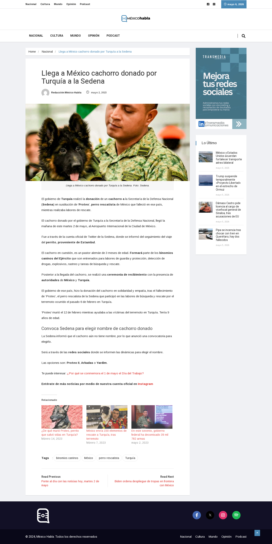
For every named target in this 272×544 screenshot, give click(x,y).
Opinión (71, 4)
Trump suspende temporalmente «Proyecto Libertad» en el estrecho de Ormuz (228, 183)
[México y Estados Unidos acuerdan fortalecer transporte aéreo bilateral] (206, 156)
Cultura (45, 4)
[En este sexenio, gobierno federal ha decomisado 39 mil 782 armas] (151, 417)
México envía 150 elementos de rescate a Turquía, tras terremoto (106, 434)
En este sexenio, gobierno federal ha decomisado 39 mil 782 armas (149, 434)
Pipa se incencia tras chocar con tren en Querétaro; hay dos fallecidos (228, 235)
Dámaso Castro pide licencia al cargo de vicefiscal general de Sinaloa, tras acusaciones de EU (228, 210)
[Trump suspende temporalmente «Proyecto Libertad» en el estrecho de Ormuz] (206, 180)
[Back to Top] (257, 533)
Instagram (145, 383)
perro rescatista (109, 458)
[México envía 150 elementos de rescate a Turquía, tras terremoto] (106, 417)
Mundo (58, 4)
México (88, 458)
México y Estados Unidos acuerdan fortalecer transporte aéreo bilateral (229, 158)
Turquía (130, 458)
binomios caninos (67, 458)
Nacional (30, 4)
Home (32, 51)
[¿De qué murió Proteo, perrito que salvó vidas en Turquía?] (61, 417)
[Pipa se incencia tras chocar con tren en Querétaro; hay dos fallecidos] (206, 234)
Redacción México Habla (66, 92)
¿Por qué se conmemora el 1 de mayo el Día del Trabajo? (105, 373)
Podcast (85, 4)
